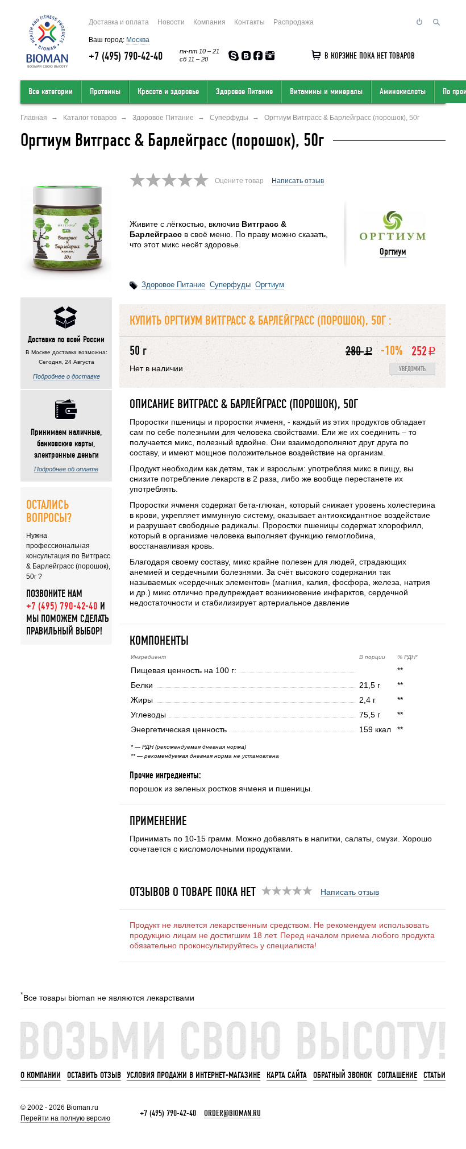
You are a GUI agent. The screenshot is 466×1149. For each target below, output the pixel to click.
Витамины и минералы (326, 91)
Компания (209, 22)
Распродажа (293, 22)
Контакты (249, 22)
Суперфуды (230, 284)
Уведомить (412, 369)
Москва (137, 40)
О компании (40, 1075)
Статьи (434, 1075)
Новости (171, 22)
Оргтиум (393, 251)
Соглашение (397, 1075)
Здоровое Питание (244, 91)
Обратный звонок (342, 1075)
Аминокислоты (403, 91)
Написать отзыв (298, 181)
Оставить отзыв (94, 1075)
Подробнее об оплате (66, 469)
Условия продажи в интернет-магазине (193, 1075)
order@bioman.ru (232, 1113)
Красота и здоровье (168, 91)
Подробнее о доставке (66, 376)
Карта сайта (287, 1075)
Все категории (50, 91)
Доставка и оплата (119, 22)
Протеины (105, 91)
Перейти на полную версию (65, 1118)
